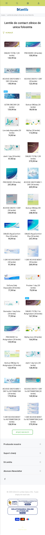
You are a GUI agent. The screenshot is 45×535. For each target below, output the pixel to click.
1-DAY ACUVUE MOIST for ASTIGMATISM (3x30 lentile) (33, 419)
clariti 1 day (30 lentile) (11, 156)
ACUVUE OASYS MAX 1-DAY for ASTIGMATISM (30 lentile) (12, 391)
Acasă (3, 15)
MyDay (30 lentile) (33, 130)
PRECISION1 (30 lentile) (33, 53)
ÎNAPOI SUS (22, 530)
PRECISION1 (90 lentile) (12, 182)
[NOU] (11, 96)
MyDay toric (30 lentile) (33, 337)
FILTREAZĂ (9, 33)
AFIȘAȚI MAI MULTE (22, 432)
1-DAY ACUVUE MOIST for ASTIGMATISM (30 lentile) (11, 419)
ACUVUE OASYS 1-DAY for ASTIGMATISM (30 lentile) (33, 391)
